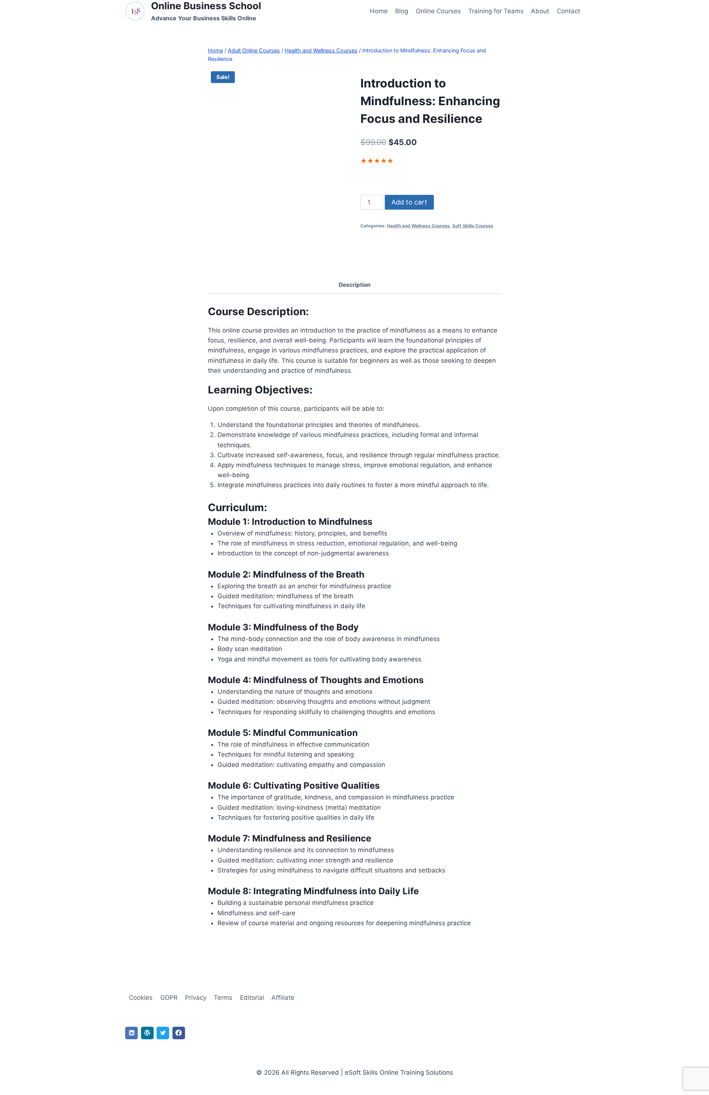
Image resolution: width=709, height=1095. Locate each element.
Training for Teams (496, 11)
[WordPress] (147, 1033)
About (540, 11)
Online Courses (438, 11)
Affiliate (282, 997)
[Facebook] (178, 1033)
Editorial (252, 997)
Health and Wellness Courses (418, 225)
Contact (568, 11)
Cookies (141, 997)
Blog (401, 11)
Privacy (195, 997)
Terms (223, 997)
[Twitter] (163, 1033)
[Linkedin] (131, 1033)
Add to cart (409, 202)
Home (379, 11)
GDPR (169, 997)
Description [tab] (355, 284)
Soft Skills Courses (472, 225)
